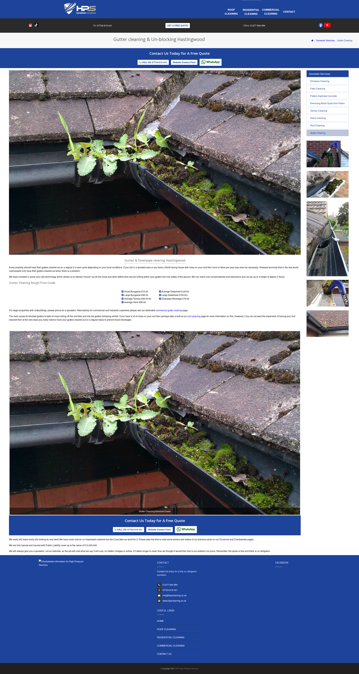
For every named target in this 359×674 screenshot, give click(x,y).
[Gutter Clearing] (328, 196)
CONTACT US (164, 653)
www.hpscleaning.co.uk (174, 600)
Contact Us (159, 53)
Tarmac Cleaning (318, 110)
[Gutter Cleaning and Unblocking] (328, 275)
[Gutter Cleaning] (328, 305)
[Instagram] (31, 26)
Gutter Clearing (317, 132)
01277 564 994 (257, 25)
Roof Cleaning (231, 11)
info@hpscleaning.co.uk (175, 595)
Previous (5, 429)
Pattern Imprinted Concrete (323, 96)
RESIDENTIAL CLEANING (170, 637)
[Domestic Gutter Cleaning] (328, 166)
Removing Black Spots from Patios (327, 103)
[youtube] (327, 25)
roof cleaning (193, 316)
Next (304, 429)
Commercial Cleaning (270, 11)
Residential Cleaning (251, 11)
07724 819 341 (104, 25)
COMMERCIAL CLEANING (171, 645)
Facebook (224, 539)
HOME (160, 620)
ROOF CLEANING (166, 629)
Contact (289, 11)
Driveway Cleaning (319, 81)
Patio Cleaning (317, 88)
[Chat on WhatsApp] (211, 62)
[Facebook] (321, 25)
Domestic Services (325, 40)
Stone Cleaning (318, 118)
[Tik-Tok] (37, 26)
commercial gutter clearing (169, 310)
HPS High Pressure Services (186, 668)
